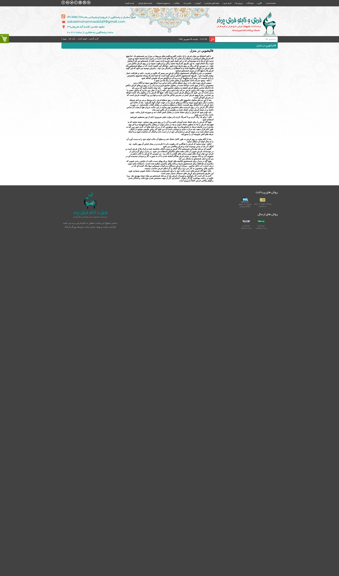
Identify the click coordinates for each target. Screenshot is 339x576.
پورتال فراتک (70, 227)
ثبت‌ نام (72, 39)
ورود (64, 39)
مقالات (176, 3)
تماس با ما (187, 3)
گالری (260, 3)
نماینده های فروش (145, 3)
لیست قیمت (129, 3)
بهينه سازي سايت (92, 227)
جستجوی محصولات (163, 3)
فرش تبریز (227, 3)
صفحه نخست (271, 3)
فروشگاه (250, 3)
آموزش (198, 3)
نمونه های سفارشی (212, 3)
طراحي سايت (109, 227)
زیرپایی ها (239, 3)
